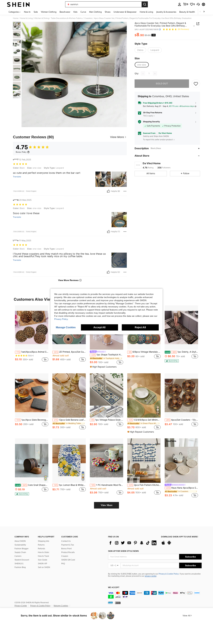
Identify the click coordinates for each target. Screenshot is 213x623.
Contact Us (66, 541)
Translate (17, 177)
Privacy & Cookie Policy (169, 574)
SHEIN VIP (42, 563)
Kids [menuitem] (75, 12)
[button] (198, 4)
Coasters (88, 18)
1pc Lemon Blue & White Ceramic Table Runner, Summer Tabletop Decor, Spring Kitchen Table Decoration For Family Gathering (69, 485)
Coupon (64, 556)
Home (15, 18)
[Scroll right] (204, 12)
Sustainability (20, 545)
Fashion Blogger (22, 549)
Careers (18, 556)
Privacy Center (21, 606)
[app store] (163, 544)
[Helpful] (108, 191)
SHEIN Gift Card (68, 560)
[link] (185, 4)
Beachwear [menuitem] (65, 12)
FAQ (63, 563)
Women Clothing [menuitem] (48, 12)
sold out (162, 83)
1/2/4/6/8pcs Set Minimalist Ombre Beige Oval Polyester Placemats (144, 420)
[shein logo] (18, 4)
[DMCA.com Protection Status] (118, 603)
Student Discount (22, 560)
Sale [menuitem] (36, 12)
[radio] (140, 50)
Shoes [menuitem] (107, 12)
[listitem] (32, 335)
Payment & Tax (67, 545)
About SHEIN (20, 541)
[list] (133, 543)
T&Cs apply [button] (148, 115)
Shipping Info (43, 541)
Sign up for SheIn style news (123, 551)
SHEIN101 (19, 563)
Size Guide (42, 560)
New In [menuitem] (27, 12)
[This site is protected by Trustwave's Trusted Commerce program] (110, 603)
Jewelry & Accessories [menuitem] (166, 12)
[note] (103, 366)
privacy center (150, 576)
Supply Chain (20, 552)
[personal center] (179, 4)
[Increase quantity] (155, 73)
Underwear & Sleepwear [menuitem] (125, 12)
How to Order (43, 552)
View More (106, 505)
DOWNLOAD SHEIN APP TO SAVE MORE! (179, 537)
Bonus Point (66, 549)
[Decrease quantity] (143, 73)
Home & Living (26, 18)
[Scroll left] (200, 12)
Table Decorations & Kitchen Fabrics (66, 18)
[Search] (145, 4)
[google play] (169, 544)
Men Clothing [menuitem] (95, 12)
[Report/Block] (125, 191)
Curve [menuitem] (83, 12)
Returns (41, 545)
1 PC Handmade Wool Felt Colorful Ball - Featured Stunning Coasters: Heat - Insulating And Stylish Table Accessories (106, 485)
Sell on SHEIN (44, 567)
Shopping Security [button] (151, 122)
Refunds (41, 549)
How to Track (43, 556)
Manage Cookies (61, 606)
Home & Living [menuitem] (146, 12)
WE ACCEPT (113, 588)
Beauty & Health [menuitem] (187, 12)
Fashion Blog (20, 567)
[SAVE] (196, 84)
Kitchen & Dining (41, 18)
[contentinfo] (155, 595)
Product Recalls (68, 552)
